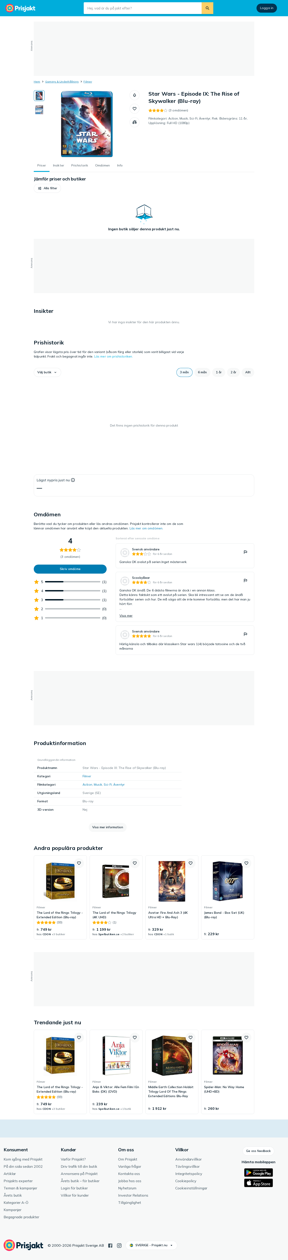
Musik (98, 784)
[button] (135, 95)
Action (87, 784)
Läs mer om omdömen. (146, 528)
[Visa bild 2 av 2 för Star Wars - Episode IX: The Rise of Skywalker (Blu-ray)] (39, 109)
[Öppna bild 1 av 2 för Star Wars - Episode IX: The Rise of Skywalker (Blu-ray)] (87, 124)
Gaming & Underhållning (62, 81)
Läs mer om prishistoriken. (113, 356)
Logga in (266, 8)
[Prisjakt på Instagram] (119, 1245)
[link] (185, 555)
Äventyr (119, 784)
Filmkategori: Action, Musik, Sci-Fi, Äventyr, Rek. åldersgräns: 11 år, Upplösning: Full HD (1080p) (198, 120)
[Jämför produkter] (135, 122)
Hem (37, 81)
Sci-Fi (108, 784)
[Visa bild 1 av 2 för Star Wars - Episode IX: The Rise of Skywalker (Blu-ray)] (39, 95)
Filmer (87, 81)
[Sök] (207, 8)
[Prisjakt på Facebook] (110, 1245)
